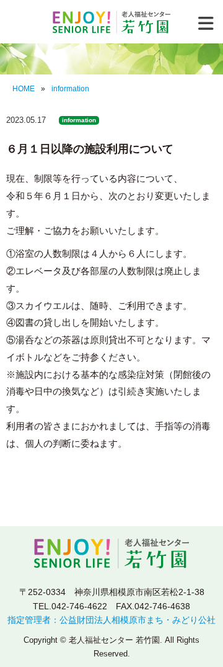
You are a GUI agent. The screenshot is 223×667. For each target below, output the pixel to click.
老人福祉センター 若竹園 (111, 22)
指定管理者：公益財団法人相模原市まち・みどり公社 (111, 620)
